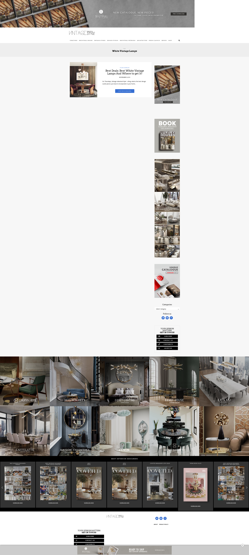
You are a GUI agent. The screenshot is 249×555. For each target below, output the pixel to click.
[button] (246, 487)
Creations (73, 40)
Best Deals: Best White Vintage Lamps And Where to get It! (124, 72)
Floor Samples (124, 67)
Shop (170, 40)
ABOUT (156, 524)
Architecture (142, 40)
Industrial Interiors (127, 40)
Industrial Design (85, 40)
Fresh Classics (154, 40)
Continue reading (124, 91)
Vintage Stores (100, 40)
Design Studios (112, 40)
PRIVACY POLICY (163, 524)
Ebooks (164, 40)
